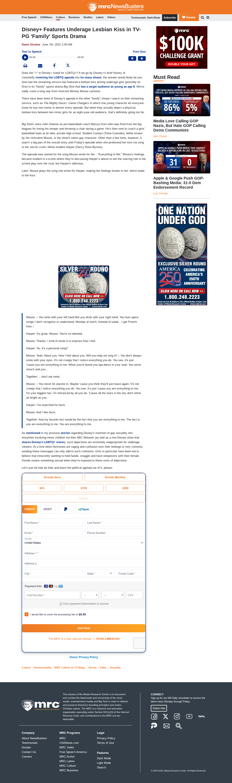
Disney (92, 667)
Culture (26, 667)
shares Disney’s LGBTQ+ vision (43, 442)
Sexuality (115, 667)
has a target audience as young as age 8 (108, 86)
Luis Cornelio (160, 193)
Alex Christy (160, 136)
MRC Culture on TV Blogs (70, 667)
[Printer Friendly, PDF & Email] (40, 66)
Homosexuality (42, 667)
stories (65, 433)
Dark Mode (153, 17)
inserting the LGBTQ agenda (55, 77)
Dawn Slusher (31, 44)
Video (103, 667)
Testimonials (138, 17)
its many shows (90, 77)
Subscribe (170, 17)
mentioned (33, 433)
